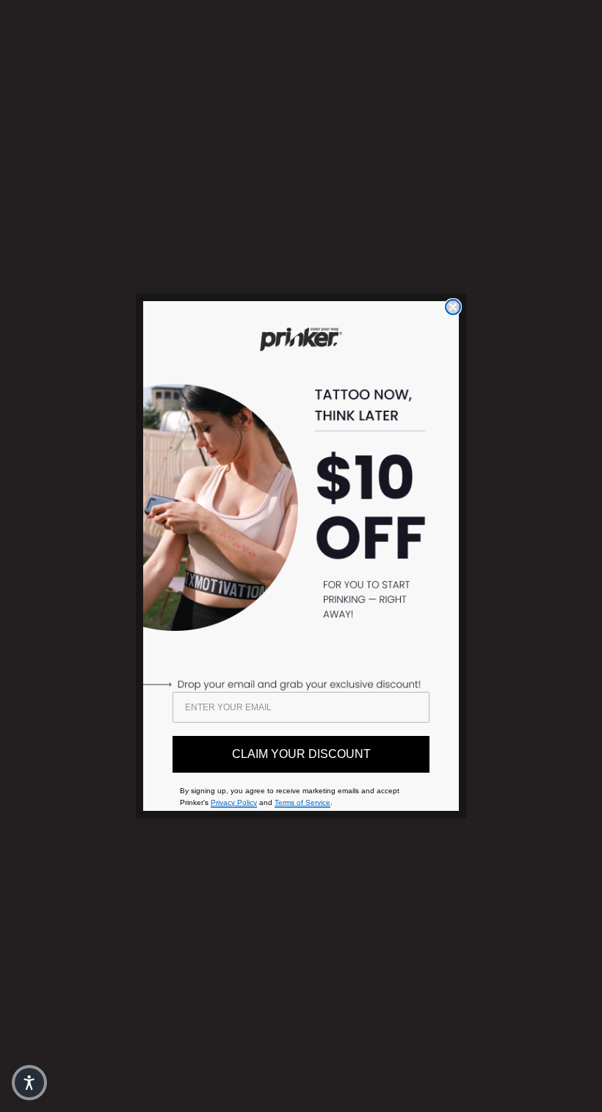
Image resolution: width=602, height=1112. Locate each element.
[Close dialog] (453, 307)
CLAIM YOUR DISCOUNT (301, 754)
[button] (29, 1082)
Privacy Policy (234, 802)
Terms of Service (302, 802)
